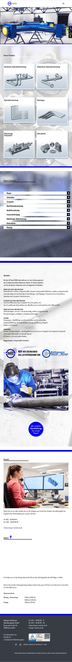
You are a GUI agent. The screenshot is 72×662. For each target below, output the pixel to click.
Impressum (32, 644)
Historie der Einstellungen (43, 653)
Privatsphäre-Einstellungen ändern (25, 653)
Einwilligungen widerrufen (59, 653)
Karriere (25, 644)
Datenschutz (38, 644)
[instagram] (20, 646)
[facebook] (16, 646)
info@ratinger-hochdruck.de (13, 528)
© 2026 (45, 644)
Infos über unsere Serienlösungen (47, 23)
